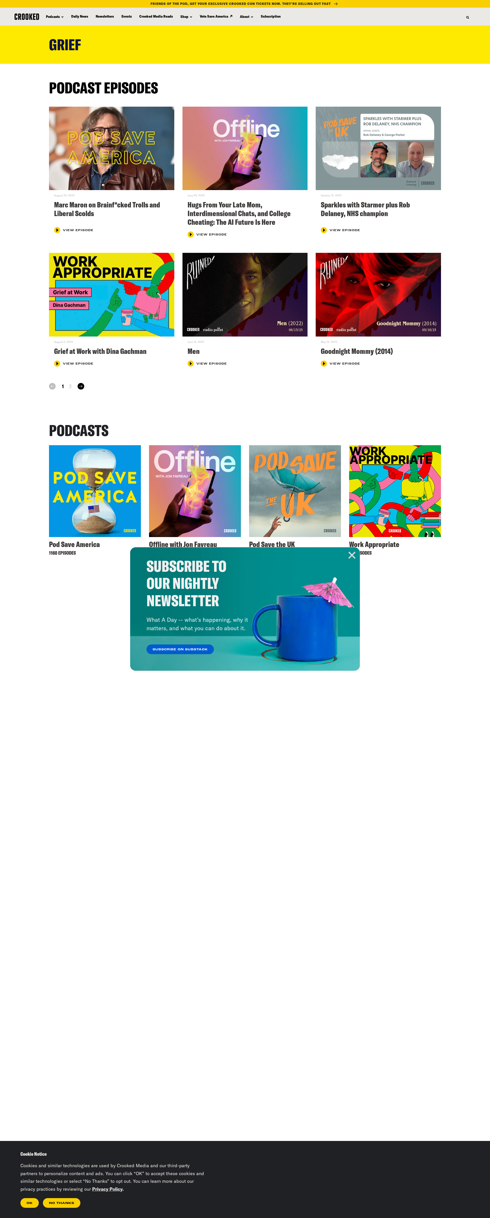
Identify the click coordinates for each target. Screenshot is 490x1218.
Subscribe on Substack (180, 649)
